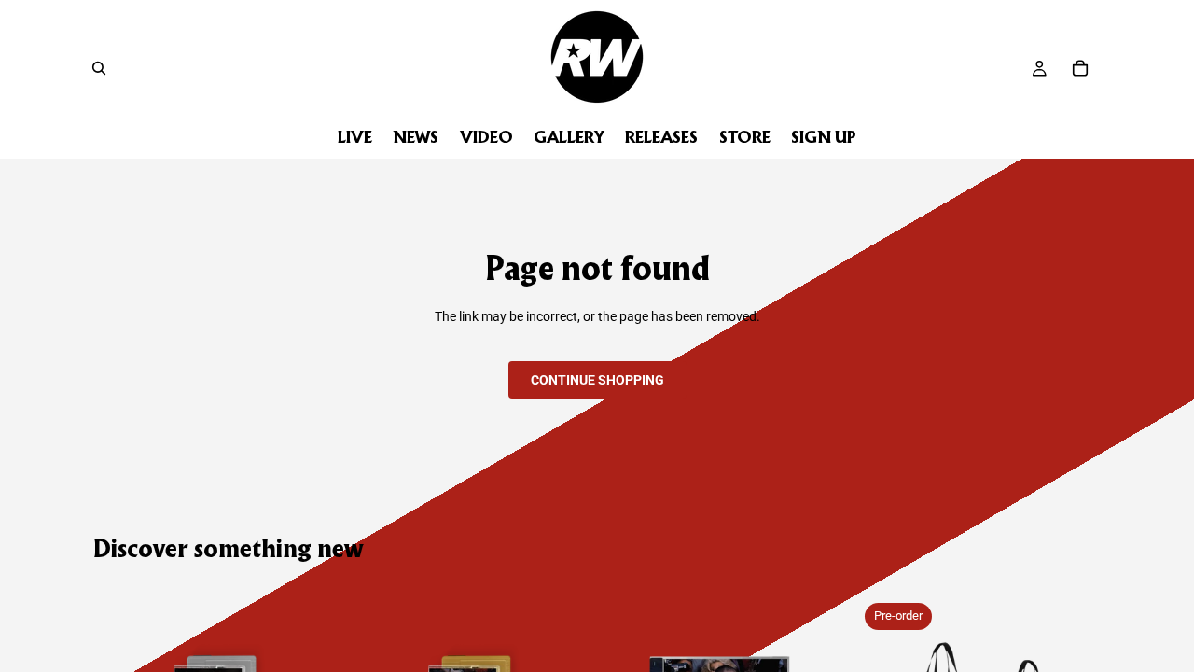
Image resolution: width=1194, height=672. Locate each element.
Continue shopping (597, 379)
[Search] (98, 68)
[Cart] (1080, 68)
